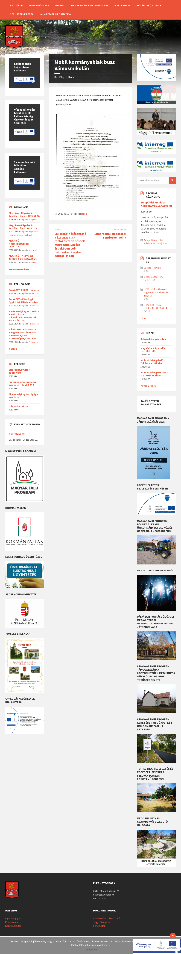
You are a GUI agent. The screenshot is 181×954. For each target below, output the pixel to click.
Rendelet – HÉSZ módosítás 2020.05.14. (155, 306)
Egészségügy (12, 918)
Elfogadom (91, 949)
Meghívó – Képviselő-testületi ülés (153, 350)
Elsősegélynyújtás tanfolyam (19, 371)
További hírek (148, 386)
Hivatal (60, 5)
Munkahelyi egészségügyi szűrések (24, 396)
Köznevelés (11, 922)
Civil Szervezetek (22, 14)
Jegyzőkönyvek (101, 922)
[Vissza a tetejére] (173, 936)
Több (143, 318)
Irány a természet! (19, 406)
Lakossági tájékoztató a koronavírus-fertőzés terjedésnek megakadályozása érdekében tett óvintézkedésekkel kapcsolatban (70, 245)
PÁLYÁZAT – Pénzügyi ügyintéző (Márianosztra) (24, 301)
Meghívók (33, 219)
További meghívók (19, 269)
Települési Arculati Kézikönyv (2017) (153, 242)
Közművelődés (13, 925)
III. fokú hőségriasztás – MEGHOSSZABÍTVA (154, 374)
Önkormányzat (39, 5)
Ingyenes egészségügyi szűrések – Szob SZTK (22, 383)
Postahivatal (17, 434)
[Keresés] (172, 180)
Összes (13, 349)
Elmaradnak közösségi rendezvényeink (110, 235)
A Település (122, 5)
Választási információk (55, 14)
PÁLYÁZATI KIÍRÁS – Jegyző (24, 290)
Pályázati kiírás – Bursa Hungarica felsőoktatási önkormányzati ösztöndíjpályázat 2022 (23, 334)
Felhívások (34, 293)
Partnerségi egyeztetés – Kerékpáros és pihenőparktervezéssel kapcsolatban (24, 316)
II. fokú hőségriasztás (153, 339)
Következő (120, 229)
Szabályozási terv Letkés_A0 (153, 278)
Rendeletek (99, 925)
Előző (57, 229)
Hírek (71, 77)
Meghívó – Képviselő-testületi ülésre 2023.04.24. (24, 214)
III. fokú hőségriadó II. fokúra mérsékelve (153, 362)
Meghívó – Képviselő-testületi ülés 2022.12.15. (23, 227)
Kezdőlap (16, 5)
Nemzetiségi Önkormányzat (89, 5)
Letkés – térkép (152, 267)
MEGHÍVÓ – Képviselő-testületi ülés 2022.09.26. (23, 257)
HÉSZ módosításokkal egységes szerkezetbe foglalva (156, 292)
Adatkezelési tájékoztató (106, 918)
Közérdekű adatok (149, 5)
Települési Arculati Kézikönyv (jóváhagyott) (156, 204)
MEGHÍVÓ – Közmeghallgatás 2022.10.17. (19, 243)
